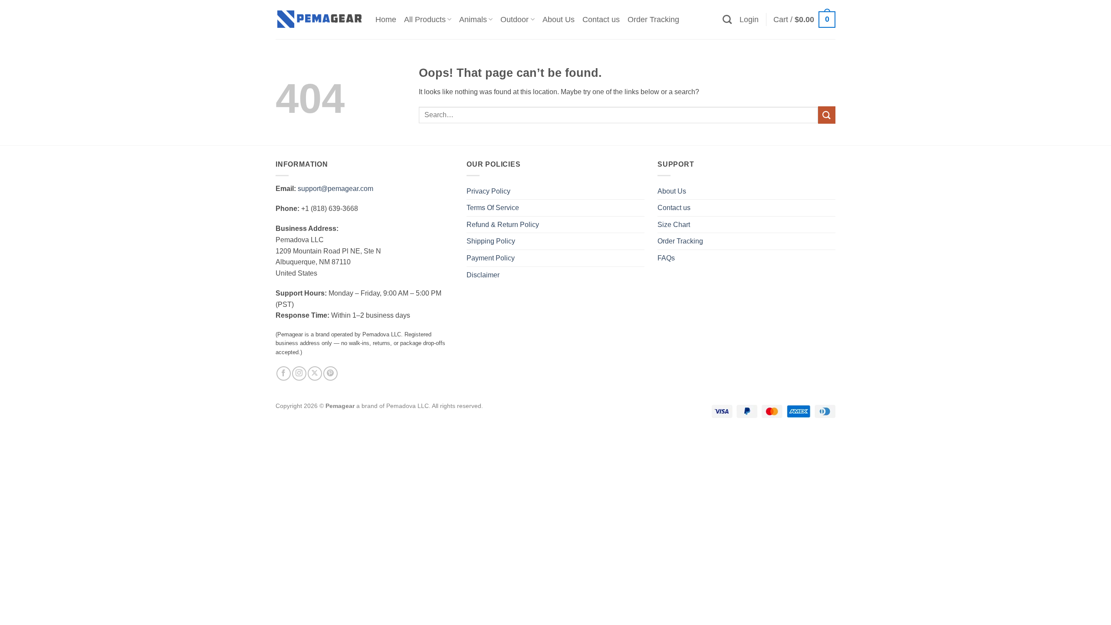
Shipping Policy (491, 241)
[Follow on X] (315, 373)
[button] (749, 19)
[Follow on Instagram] (299, 373)
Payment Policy (491, 258)
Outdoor (514, 19)
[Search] (727, 19)
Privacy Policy (488, 191)
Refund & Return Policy (503, 224)
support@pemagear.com (335, 188)
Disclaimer (483, 275)
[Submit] (826, 114)
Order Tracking (653, 19)
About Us (558, 19)
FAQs (666, 258)
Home (385, 19)
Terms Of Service (493, 207)
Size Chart (673, 224)
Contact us (601, 19)
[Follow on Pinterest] (330, 373)
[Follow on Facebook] (283, 373)
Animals (473, 19)
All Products (425, 19)
